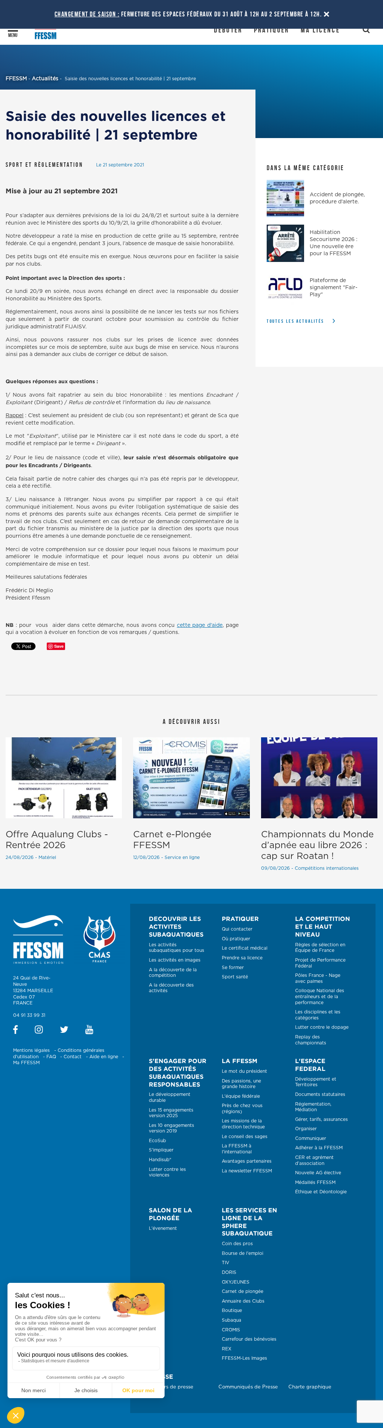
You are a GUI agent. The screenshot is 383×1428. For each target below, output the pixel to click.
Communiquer (310, 1138)
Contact (73, 1056)
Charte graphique (309, 1387)
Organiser (306, 1129)
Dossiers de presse (171, 1387)
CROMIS (231, 1330)
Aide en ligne (103, 1056)
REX (227, 1349)
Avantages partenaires (247, 1161)
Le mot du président (244, 1071)
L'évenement (163, 1228)
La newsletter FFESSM (247, 1171)
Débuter (228, 30)
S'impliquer (161, 1150)
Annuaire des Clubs (243, 1301)
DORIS (229, 1272)
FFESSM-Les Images (244, 1358)
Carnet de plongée (242, 1291)
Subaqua (231, 1320)
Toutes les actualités (296, 321)
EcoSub (157, 1140)
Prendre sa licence (242, 958)
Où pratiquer (236, 939)
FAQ (51, 1056)
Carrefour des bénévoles (249, 1339)
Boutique (232, 1310)
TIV (225, 1262)
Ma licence (320, 30)
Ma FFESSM (26, 1062)
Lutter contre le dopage (322, 1027)
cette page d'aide (200, 625)
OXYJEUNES (235, 1282)
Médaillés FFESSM (315, 1182)
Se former (233, 967)
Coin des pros (237, 1243)
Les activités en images (174, 960)
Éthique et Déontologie (321, 1192)
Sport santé (235, 977)
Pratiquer (271, 30)
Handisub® (160, 1159)
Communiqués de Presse (248, 1387)
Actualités (45, 78)
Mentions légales (31, 1050)
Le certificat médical (244, 948)
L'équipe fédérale (241, 1096)
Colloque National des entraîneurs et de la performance (319, 996)
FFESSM (16, 78)
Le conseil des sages (244, 1136)
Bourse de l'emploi (242, 1253)
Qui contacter (237, 929)
